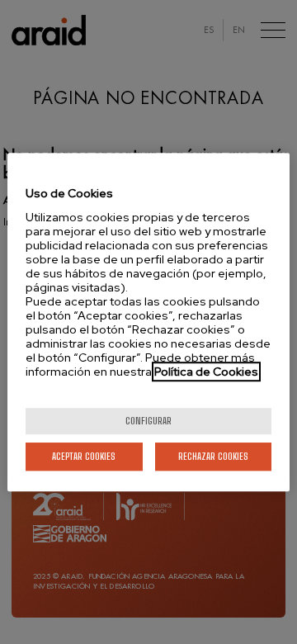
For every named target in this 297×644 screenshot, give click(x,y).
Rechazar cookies (213, 456)
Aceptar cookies (84, 456)
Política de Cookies (206, 371)
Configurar (148, 420)
